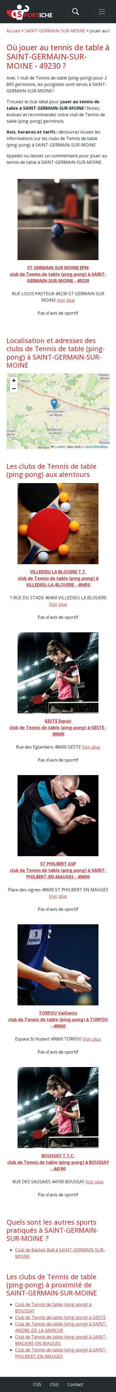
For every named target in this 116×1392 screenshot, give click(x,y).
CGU (54, 1384)
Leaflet (59, 446)
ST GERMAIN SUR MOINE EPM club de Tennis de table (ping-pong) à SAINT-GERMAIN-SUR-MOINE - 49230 (58, 274)
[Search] (75, 11)
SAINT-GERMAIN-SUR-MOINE (55, 31)
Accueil (13, 31)
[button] (54, 404)
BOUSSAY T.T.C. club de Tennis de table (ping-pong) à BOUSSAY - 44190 (58, 1162)
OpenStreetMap (96, 446)
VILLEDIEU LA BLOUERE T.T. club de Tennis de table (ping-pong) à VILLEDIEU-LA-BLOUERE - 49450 (58, 578)
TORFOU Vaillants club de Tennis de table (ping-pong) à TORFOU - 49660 (58, 1019)
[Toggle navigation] (102, 11)
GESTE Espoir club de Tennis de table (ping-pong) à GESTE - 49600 (58, 727)
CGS (37, 1384)
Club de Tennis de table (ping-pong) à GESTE (60, 1317)
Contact (75, 1384)
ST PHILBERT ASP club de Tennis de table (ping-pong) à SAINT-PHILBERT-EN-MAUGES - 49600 (58, 870)
